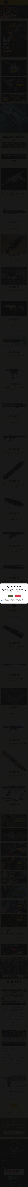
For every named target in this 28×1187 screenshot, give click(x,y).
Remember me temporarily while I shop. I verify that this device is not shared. (13, 600)
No (18, 596)
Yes (10, 596)
